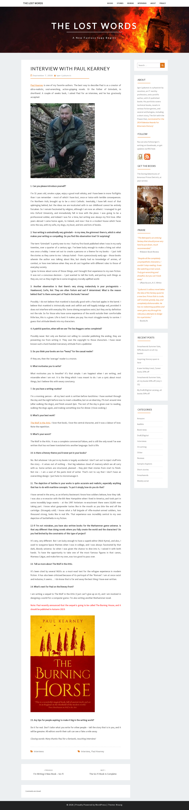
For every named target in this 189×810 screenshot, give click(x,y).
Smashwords (142, 475)
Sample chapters (144, 463)
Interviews (142, 3)
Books (110, 3)
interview (85, 751)
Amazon (141, 418)
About (153, 3)
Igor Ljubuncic (64, 75)
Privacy (163, 3)
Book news (142, 429)
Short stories (143, 469)
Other (139, 452)
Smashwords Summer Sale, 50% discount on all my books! (149, 350)
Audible (140, 424)
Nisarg (119, 804)
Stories (120, 3)
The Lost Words (33, 3)
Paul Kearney (36, 85)
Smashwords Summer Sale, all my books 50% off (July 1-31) (149, 381)
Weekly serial (143, 481)
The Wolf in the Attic (40, 422)
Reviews (130, 3)
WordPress (100, 804)
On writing (142, 447)
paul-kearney (97, 751)
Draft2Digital (143, 435)
